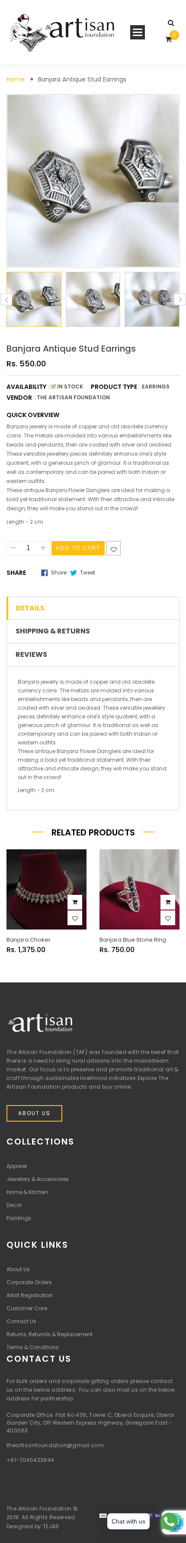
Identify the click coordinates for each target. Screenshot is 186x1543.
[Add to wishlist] (113, 548)
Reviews (31, 654)
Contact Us (21, 1321)
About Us (34, 1113)
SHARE (16, 572)
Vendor (19, 397)
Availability (26, 386)
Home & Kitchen (27, 1192)
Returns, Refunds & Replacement (49, 1334)
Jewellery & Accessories (37, 1179)
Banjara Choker (28, 940)
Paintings (18, 1218)
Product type (114, 386)
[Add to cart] (74, 902)
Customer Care (26, 1308)
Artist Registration (29, 1295)
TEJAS (51, 1526)
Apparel (16, 1166)
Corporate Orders (29, 1282)
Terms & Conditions (32, 1347)
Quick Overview (32, 415)
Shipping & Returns (53, 631)
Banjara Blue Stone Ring (132, 940)
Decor (14, 1205)
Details (30, 608)
